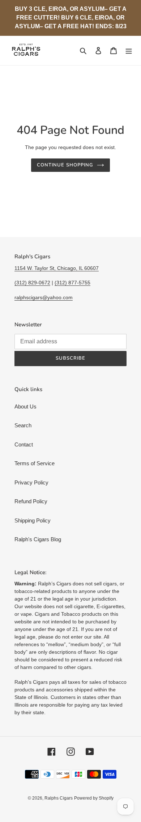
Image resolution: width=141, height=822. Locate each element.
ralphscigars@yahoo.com (43, 297)
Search (22, 425)
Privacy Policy (31, 482)
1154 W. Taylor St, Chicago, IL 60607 (56, 268)
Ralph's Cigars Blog (37, 539)
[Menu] (128, 50)
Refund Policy (30, 501)
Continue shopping (65, 165)
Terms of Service (34, 463)
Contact (23, 444)
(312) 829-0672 (32, 282)
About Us (25, 406)
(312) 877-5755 (72, 282)
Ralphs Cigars (58, 798)
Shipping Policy (32, 520)
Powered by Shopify (94, 798)
